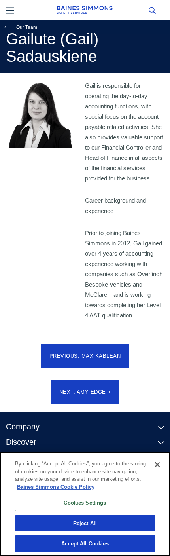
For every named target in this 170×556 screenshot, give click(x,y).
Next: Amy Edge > (85, 392)
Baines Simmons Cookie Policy (55, 487)
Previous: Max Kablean (85, 356)
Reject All (85, 523)
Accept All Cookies (84, 544)
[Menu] (10, 9)
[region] (85, 504)
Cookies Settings (85, 503)
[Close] (157, 464)
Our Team (26, 27)
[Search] (152, 9)
